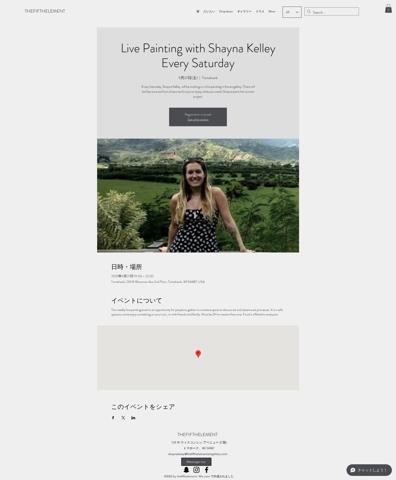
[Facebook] (207, 470)
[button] (226, 11)
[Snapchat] (186, 470)
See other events (198, 119)
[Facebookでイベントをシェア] (113, 417)
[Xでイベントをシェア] (123, 417)
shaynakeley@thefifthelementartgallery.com (197, 454)
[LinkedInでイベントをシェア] (133, 417)
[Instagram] (196, 470)
